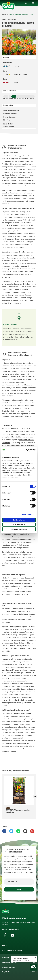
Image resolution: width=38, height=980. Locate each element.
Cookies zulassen (19, 520)
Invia (19, 889)
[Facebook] (5, 935)
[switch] (33, 492)
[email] (25, 831)
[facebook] (4, 831)
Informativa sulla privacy (9, 962)
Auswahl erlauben (19, 524)
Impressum (5, 957)
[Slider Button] (35, 42)
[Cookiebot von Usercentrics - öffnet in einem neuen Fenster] (27, 450)
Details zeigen (26, 514)
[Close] (25, 3)
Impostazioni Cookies (8, 967)
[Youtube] (12, 935)
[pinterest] (32, 831)
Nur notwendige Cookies (19, 529)
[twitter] (11, 831)
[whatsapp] (18, 831)
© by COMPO (6, 972)
